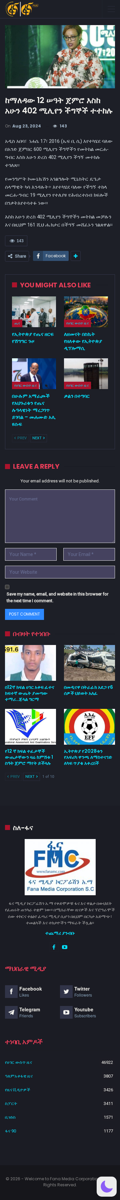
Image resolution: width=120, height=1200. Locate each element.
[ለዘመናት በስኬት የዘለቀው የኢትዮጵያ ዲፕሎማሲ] (86, 311)
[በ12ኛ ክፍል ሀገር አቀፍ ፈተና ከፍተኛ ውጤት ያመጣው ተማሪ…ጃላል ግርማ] (30, 663)
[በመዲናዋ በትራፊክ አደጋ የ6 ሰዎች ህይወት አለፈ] (89, 663)
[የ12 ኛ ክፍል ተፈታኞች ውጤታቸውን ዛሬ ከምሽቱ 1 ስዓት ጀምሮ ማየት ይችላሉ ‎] (30, 727)
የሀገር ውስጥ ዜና (77, 323)
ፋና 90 (10, 1130)
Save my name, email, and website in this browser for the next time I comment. (57, 597)
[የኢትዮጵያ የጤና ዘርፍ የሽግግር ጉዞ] (34, 311)
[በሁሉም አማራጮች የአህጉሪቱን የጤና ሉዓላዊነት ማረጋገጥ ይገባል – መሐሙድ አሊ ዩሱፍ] (34, 373)
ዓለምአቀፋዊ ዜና (19, 1076)
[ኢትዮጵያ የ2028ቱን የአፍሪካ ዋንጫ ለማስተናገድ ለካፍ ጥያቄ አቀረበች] (89, 727)
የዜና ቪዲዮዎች (17, 1089)
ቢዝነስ (10, 1117)
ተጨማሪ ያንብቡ (60, 933)
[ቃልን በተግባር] (86, 373)
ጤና (17, 323)
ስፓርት (11, 1103)
